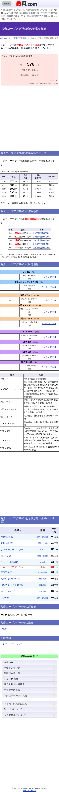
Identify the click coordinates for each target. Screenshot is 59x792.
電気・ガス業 (42, 543)
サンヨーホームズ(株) (12, 549)
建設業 (42, 550)
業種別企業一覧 (12, 673)
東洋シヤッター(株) (10, 578)
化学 (4, 628)
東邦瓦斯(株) (7, 543)
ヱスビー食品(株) (9, 562)
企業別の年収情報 (19, 38)
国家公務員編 (11, 679)
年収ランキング (12, 668)
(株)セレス (6, 556)
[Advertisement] (29, 118)
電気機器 (42, 585)
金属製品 (42, 579)
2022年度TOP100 (41, 233)
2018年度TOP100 (41, 248)
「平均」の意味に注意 (15, 704)
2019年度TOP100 (41, 244)
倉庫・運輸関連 (43, 537)
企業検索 (8, 662)
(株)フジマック (8, 591)
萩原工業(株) (7, 572)
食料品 (42, 562)
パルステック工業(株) (12, 585)
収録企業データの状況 (15, 695)
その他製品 (42, 572)
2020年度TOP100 (41, 240)
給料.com (3, 38)
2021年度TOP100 (41, 237)
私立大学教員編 (12, 690)
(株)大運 (5, 598)
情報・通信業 (42, 556)
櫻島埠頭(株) (7, 537)
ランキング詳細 (49, 277)
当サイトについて (13, 709)
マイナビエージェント (13, 644)
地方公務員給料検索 (14, 684)
